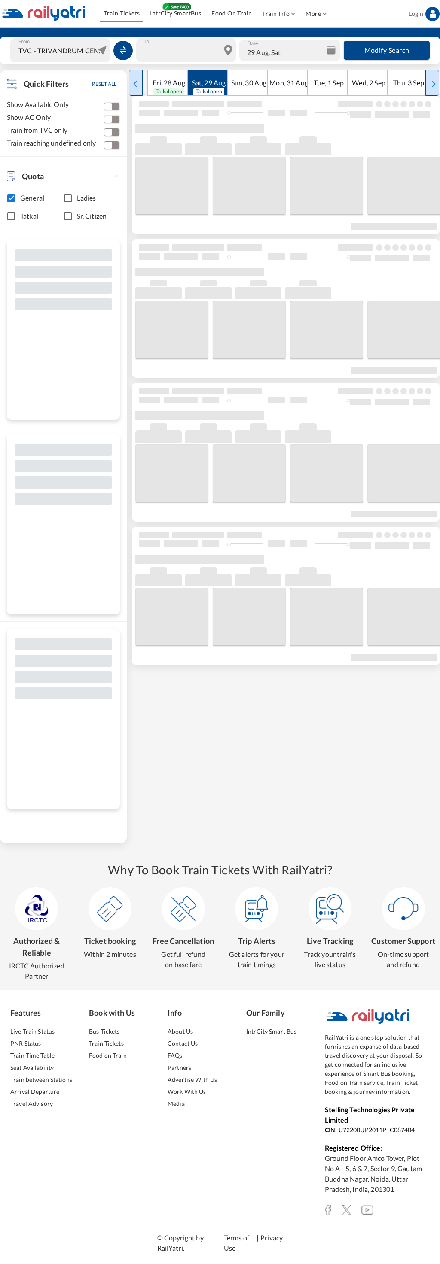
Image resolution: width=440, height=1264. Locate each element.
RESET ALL (104, 84)
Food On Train (231, 13)
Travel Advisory (31, 1103)
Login (416, 13)
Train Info (276, 13)
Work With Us (187, 1091)
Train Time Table (32, 1055)
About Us (180, 1031)
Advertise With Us (192, 1079)
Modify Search (386, 50)
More (313, 13)
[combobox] (61, 50)
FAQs (175, 1055)
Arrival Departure (34, 1091)
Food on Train (108, 1055)
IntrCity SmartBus (175, 13)
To (146, 41)
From (24, 41)
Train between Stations (41, 1079)
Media (176, 1103)
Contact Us (183, 1043)
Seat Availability (32, 1067)
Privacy (271, 1237)
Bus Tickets (104, 1031)
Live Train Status (32, 1031)
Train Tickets (122, 13)
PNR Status (25, 1043)
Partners (179, 1067)
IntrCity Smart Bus (271, 1031)
